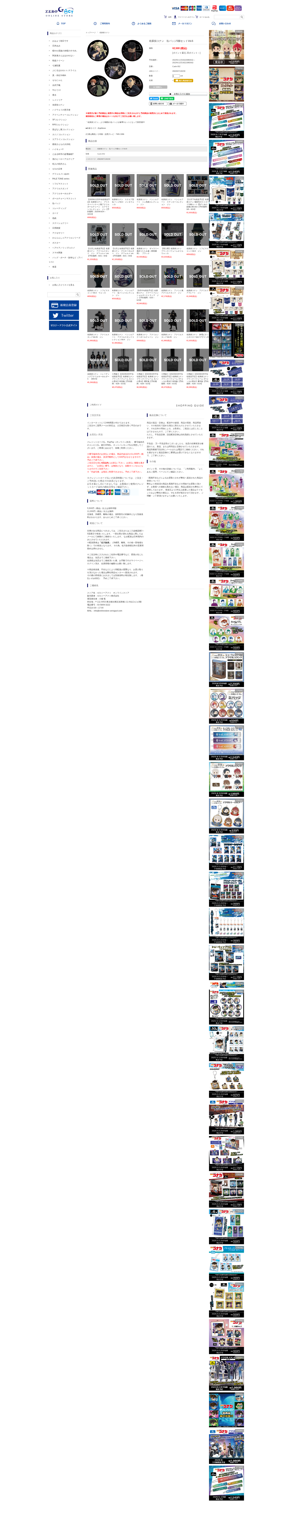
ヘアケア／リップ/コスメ (63, 248)
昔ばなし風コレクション (63, 129)
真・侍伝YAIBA (59, 75)
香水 (54, 95)
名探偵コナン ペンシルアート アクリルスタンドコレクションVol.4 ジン (123, 337)
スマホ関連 (57, 252)
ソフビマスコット (60, 184)
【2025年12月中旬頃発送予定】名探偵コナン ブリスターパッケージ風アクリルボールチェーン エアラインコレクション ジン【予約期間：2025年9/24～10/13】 (98, 206)
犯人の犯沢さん (59, 164)
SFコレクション (59, 119)
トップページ (91, 32)
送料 (170, 17)
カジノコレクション (61, 134)
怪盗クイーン (58, 60)
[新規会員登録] (64, 309)
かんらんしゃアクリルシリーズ (66, 238)
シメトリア (57, 100)
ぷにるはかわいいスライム (64, 70)
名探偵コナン (105, 32)
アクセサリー (58, 233)
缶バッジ (56, 203)
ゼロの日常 (57, 169)
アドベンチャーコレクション (65, 115)
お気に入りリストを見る (63, 285)
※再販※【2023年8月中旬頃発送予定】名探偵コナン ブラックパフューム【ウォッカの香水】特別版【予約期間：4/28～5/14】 (173, 379)
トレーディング (59, 208)
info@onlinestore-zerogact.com (108, 611)
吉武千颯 (56, 85)
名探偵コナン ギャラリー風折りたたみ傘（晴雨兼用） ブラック (148, 250)
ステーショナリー (60, 223)
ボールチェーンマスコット (64, 198)
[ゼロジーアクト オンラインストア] (60, 16)
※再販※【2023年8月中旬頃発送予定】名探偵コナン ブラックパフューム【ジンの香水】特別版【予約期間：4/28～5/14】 (123, 379)
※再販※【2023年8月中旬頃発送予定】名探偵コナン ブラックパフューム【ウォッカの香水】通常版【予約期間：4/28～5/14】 (198, 379)
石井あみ (56, 46)
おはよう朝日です (60, 41)
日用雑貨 (56, 228)
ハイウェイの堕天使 (61, 110)
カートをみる (205, 17)
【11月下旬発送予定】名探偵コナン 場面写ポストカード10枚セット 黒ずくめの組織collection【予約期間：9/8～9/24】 (197, 204)
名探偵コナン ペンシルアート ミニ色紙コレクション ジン (148, 201)
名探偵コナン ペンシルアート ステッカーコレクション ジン (172, 201)
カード (55, 213)
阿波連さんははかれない (63, 55)
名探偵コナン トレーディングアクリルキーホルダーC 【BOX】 (98, 376)
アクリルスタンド (60, 188)
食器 (54, 267)
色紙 (54, 218)
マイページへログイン (186, 17)
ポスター (56, 243)
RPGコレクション (60, 124)
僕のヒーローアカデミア (63, 159)
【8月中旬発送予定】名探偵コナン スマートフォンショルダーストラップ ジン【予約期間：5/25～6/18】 (148, 295)
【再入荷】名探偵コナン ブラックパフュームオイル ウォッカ (173, 250)
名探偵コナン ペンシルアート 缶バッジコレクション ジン (123, 292)
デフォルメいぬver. (61, 174)
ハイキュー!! (57, 149)
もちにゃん (57, 80)
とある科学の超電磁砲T (63, 154)
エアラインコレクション (63, 139)
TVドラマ (56, 90)
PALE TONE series (60, 179)
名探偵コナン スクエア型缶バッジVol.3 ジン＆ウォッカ (123, 201)
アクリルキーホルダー (62, 193)
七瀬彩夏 (56, 65)
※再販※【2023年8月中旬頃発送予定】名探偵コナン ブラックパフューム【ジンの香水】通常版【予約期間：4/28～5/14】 (148, 379)
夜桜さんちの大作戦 (61, 144)
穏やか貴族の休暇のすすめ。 (65, 51)
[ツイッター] (64, 319)
